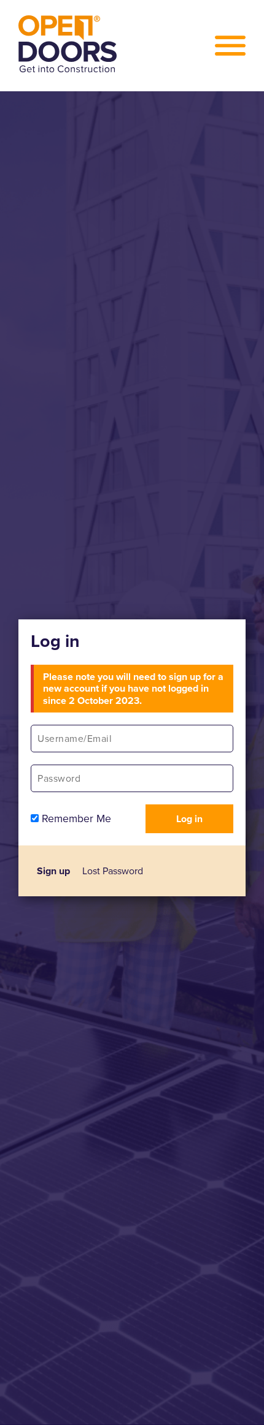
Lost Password (112, 871)
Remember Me (75, 818)
